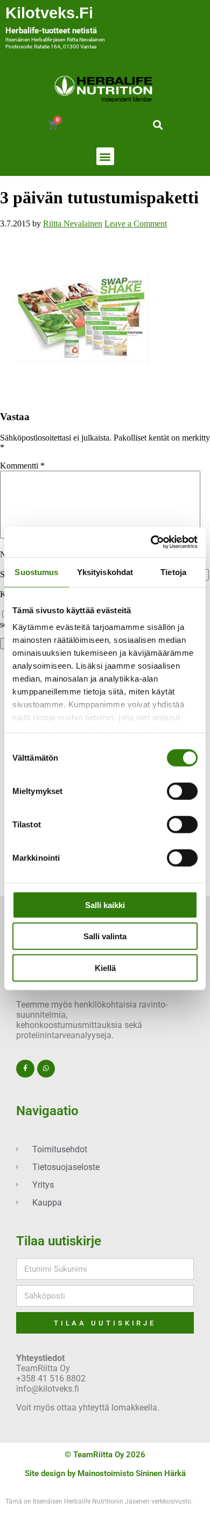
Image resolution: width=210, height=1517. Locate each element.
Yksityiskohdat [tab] (105, 571)
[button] (157, 124)
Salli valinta (105, 936)
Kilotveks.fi (49, 13)
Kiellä (105, 967)
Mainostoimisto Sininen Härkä (132, 1473)
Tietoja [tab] (173, 571)
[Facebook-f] (25, 1069)
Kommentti (22, 465)
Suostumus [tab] (36, 571)
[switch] (182, 790)
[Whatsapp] (46, 1069)
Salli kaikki (105, 904)
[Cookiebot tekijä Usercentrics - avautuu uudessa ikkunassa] (151, 542)
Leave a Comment (135, 223)
